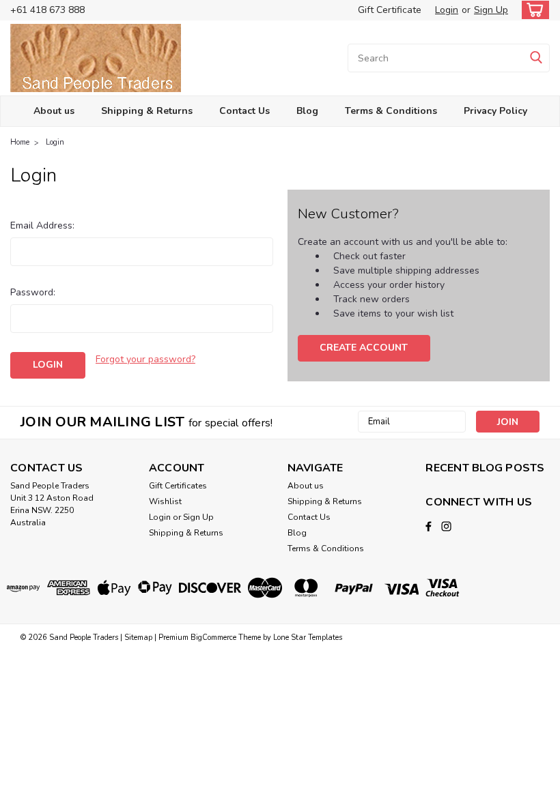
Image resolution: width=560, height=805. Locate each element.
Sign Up (491, 9)
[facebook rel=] (428, 526)
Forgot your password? (145, 359)
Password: (32, 292)
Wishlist (165, 501)
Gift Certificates (178, 485)
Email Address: (42, 225)
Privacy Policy (495, 110)
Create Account (364, 347)
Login (446, 9)
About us (53, 110)
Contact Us (244, 110)
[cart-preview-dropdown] (532, 10)
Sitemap (138, 637)
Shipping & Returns (147, 110)
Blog (307, 110)
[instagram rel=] (446, 526)
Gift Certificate (389, 9)
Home (19, 142)
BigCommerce (213, 637)
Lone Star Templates (307, 637)
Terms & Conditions (391, 110)
